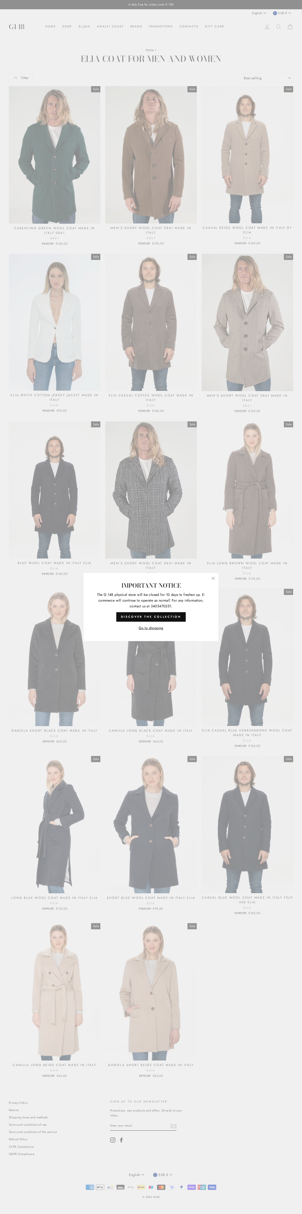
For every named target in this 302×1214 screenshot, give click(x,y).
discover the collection (151, 617)
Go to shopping (151, 628)
